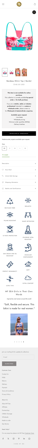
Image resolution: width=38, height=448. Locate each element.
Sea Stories (5, 424)
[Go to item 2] (11, 72)
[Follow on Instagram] (14, 439)
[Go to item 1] (5, 72)
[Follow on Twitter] (8, 439)
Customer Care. (29, 433)
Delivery (4, 384)
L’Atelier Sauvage (7, 414)
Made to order (6, 420)
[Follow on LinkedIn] (24, 439)
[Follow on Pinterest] (19, 439)
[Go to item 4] (24, 72)
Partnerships (5, 410)
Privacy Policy (6, 394)
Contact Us (5, 374)
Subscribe (9, 364)
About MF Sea (6, 404)
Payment (4, 387)
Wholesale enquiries (19, 134)
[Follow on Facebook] (3, 439)
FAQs (3, 377)
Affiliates (4, 407)
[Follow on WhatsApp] (29, 439)
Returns (4, 381)
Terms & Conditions (8, 391)
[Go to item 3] (18, 72)
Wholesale (5, 417)
